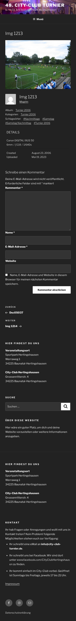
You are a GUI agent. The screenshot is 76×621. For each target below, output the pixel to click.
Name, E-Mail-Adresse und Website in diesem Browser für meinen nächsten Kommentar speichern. (36, 279)
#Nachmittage (31, 118)
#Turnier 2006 (42, 122)
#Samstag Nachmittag (18, 122)
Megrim (23, 101)
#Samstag (48, 118)
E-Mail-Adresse (16, 246)
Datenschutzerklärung (18, 612)
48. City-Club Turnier (35, 5)
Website (10, 261)
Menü (40, 19)
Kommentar (14, 187)
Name (10, 232)
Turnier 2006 (23, 110)
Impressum (12, 583)
